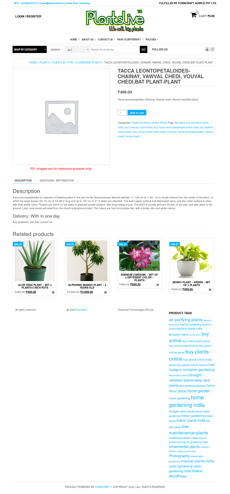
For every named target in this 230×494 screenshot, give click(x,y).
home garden (198, 390)
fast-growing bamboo (192, 385)
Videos (197, 470)
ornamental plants (184, 446)
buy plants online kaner (191, 365)
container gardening (198, 369)
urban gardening (180, 466)
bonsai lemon (195, 334)
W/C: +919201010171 (26, 3)
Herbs (155, 122)
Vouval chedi (132, 136)
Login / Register (28, 16)
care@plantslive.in (52, 3)
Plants (44, 62)
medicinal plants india (183, 438)
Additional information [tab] (57, 180)
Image (174, 410)
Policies (151, 39)
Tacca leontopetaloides (191, 132)
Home (73, 39)
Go (144, 49)
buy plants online (189, 355)
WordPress (178, 476)
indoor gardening (193, 415)
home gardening (179, 398)
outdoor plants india (186, 451)
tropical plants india (197, 460)
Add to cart (137, 112)
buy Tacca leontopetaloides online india (176, 127)
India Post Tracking (78, 3)
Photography (179, 455)
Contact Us (105, 39)
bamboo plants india (189, 328)
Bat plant (180, 122)
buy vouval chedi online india (149, 132)
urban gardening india (185, 468)
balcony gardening (190, 324)
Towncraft (103, 487)
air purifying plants (186, 319)
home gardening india (187, 400)
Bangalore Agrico (179, 334)
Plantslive (81, 309)
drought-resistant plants (186, 377)
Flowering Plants (88, 62)
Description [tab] (23, 180)
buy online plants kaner (184, 346)
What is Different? (129, 39)
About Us (87, 39)
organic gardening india (194, 442)
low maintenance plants (188, 429)
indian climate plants (191, 411)
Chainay (171, 132)
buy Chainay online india (138, 127)
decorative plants (178, 375)
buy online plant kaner (196, 341)
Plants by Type (62, 62)
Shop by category (25, 49)
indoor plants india (190, 420)
